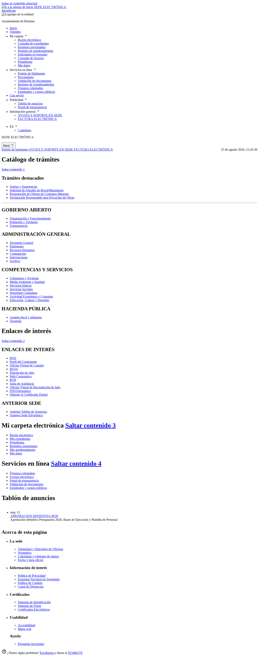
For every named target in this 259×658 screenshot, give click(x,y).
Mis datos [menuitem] (24, 65)
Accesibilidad (26, 625)
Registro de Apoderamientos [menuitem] (36, 84)
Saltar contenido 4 (76, 463)
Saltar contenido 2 (13, 341)
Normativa (24, 552)
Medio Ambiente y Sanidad (27, 282)
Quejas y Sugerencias (23, 186)
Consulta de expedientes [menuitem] (33, 43)
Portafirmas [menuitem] (25, 61)
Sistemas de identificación (34, 602)
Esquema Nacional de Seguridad (38, 579)
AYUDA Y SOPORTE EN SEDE (51, 149)
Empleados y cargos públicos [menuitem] (36, 91)
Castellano (24, 130)
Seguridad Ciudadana (23, 293)
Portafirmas (17, 442)
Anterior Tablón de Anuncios (28, 411)
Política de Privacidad (32, 575)
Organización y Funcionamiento (30, 218)
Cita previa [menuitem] (17, 95)
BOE (13, 358)
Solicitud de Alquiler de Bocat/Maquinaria (37, 190)
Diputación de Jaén (22, 372)
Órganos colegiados (22, 473)
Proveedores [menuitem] (26, 77)
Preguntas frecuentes (31, 644)
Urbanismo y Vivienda (24, 278)
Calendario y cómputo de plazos (38, 556)
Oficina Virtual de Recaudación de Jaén (35, 387)
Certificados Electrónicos (34, 609)
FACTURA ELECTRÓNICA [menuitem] (37, 119)
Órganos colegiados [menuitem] (30, 88)
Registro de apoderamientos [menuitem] (35, 51)
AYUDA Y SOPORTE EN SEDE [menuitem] (40, 115)
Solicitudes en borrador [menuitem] (32, 54)
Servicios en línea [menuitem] (21, 70)
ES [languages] (12, 126)
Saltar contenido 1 (13, 169)
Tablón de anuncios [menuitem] (30, 103)
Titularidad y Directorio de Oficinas (40, 549)
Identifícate (9, 10)
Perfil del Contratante (23, 361)
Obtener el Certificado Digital (29, 394)
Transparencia (19, 225)
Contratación (18, 253)
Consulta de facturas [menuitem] (31, 58)
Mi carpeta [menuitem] (17, 36)
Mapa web (24, 629)
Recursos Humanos (22, 250)
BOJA (14, 369)
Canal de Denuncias (31, 586)
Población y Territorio (24, 222)
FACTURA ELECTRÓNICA (93, 149)
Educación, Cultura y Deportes (29, 300)
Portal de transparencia (24, 480)
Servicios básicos (21, 285)
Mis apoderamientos (22, 449)
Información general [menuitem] (23, 111)
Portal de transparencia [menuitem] (32, 107)
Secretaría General (21, 242)
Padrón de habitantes (15, 149)
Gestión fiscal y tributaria (26, 317)
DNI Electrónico (20, 391)
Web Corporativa (21, 376)
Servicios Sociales (21, 289)
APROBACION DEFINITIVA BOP (34, 516)
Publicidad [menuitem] (17, 100)
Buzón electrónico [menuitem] (29, 40)
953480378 (75, 653)
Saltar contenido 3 (90, 425)
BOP (13, 380)
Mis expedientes (20, 438)
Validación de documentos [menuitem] (34, 81)
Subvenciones (19, 257)
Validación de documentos (26, 484)
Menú (7, 145)
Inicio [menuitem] (13, 28)
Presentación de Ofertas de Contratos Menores (39, 194)
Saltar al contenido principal (19, 3)
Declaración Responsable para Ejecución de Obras (42, 197)
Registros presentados (23, 446)
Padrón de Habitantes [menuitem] (31, 73)
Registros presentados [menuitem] (32, 47)
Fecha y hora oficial (30, 560)
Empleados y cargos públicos (28, 488)
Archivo (15, 261)
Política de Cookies (30, 583)
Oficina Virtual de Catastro (27, 365)
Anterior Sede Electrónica (26, 415)
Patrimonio (17, 246)
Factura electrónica (22, 477)
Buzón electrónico (21, 435)
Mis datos (16, 453)
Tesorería (15, 321)
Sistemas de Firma (29, 606)
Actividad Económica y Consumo (31, 296)
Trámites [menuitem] (15, 31)
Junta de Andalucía (22, 383)
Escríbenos (47, 653)
